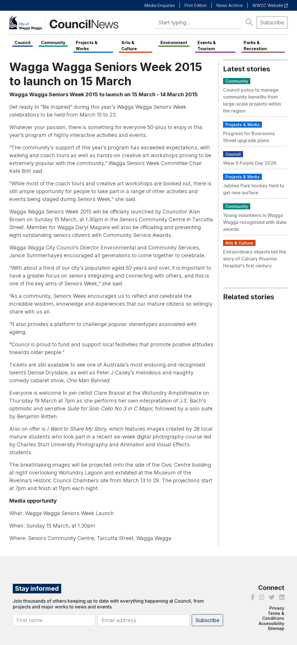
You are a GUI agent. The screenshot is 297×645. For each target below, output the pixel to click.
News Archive (229, 5)
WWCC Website (268, 5)
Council (22, 42)
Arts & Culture (129, 45)
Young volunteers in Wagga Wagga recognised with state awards (255, 222)
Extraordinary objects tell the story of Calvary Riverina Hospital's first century (254, 259)
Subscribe (272, 22)
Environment (173, 42)
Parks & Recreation (255, 45)
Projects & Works (86, 45)
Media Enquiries (159, 5)
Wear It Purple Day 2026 (249, 163)
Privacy (276, 608)
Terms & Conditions (273, 616)
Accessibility (271, 623)
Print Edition (195, 5)
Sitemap (276, 628)
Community (53, 42)
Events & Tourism (207, 45)
